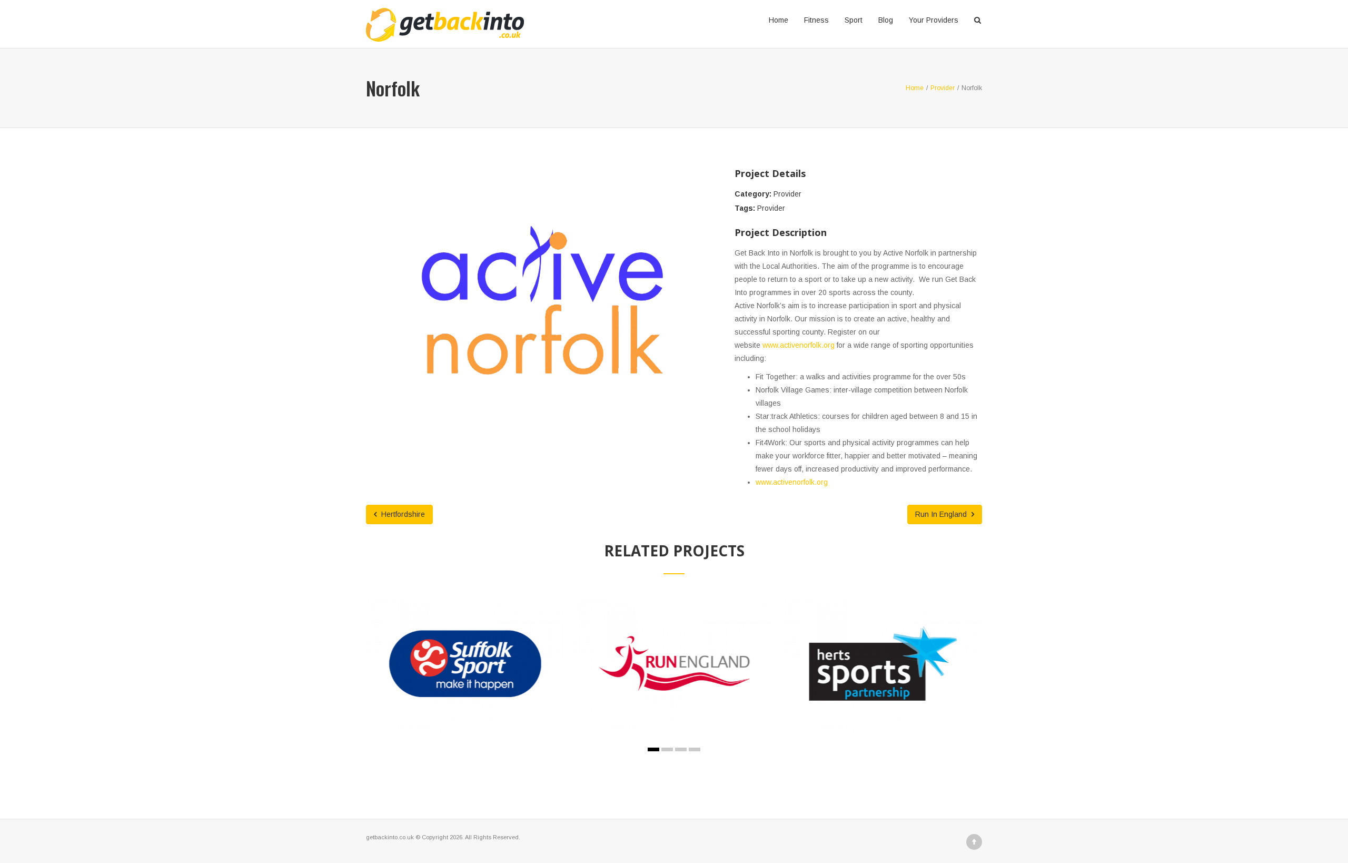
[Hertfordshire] (871, 686)
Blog (885, 20)
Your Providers (933, 20)
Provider (787, 194)
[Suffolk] (453, 680)
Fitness (816, 20)
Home (778, 20)
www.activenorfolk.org (798, 345)
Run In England (942, 514)
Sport (854, 20)
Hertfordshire (402, 514)
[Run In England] (662, 680)
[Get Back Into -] (445, 20)
